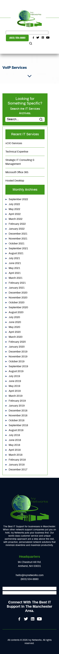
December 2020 (18, 292)
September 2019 (18, 366)
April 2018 (15, 450)
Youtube (48, 38)
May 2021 (14, 268)
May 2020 (14, 327)
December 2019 (18, 351)
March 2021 (15, 278)
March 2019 (15, 396)
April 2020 (15, 332)
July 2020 (14, 317)
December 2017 (18, 469)
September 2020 (18, 307)
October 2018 (16, 420)
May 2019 (14, 386)
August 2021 (16, 253)
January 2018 (17, 464)
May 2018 (14, 445)
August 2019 (16, 371)
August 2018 (16, 430)
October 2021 (16, 243)
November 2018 (18, 415)
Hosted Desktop (14, 180)
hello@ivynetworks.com (29, 575)
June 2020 (15, 322)
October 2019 (16, 361)
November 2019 (18, 356)
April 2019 (15, 391)
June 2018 (15, 440)
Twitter (38, 38)
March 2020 (15, 337)
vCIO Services (13, 143)
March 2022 (15, 219)
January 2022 (17, 228)
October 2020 (16, 302)
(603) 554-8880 (17, 38)
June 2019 (15, 381)
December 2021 (18, 233)
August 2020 (16, 312)
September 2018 (18, 425)
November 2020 (18, 297)
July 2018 (14, 435)
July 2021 (14, 258)
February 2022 (17, 224)
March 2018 (15, 455)
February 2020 (17, 342)
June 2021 (15, 263)
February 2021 (17, 283)
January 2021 (17, 287)
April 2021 (15, 273)
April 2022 (15, 214)
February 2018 (17, 459)
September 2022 (18, 199)
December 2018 (18, 410)
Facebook (33, 38)
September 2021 (18, 248)
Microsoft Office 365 (16, 172)
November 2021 (18, 238)
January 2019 (17, 405)
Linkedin (43, 38)
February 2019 (17, 400)
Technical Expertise (16, 151)
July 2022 (14, 204)
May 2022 (14, 209)
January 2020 (17, 346)
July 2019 (14, 376)
